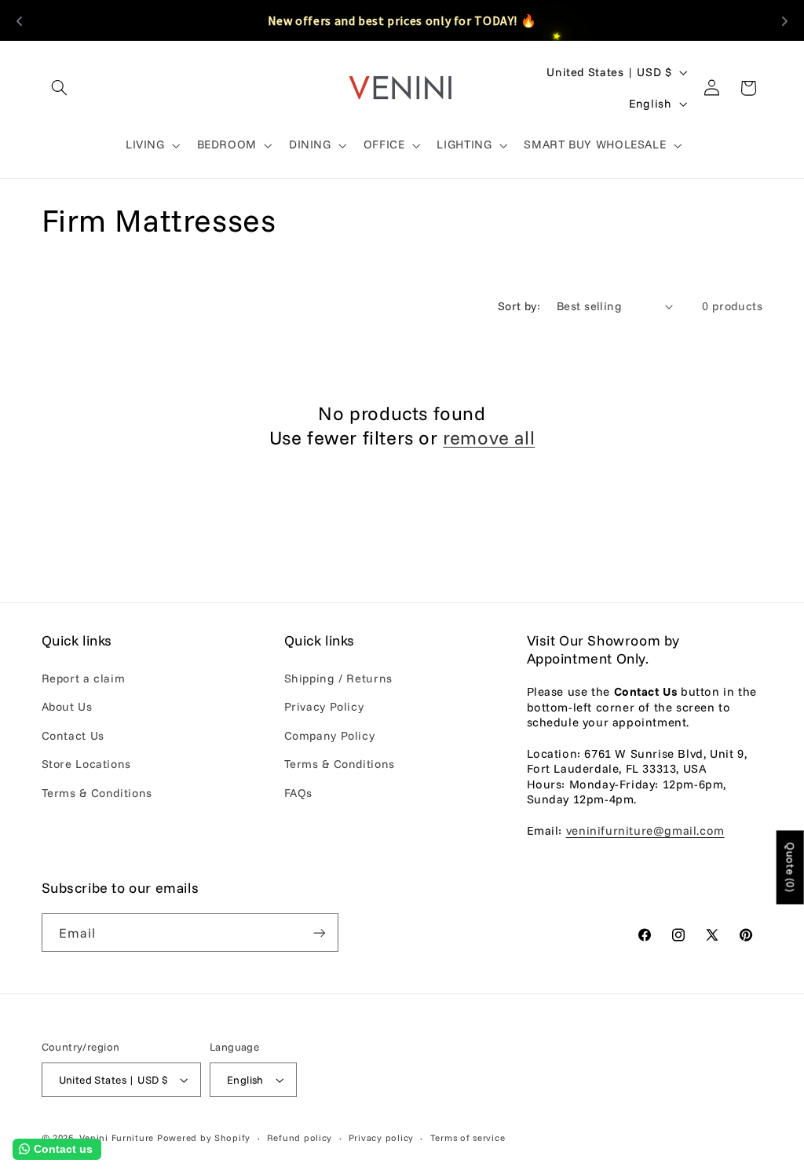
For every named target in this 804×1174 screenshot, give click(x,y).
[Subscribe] (319, 932)
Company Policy (329, 735)
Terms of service (468, 1137)
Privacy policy (381, 1137)
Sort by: (519, 305)
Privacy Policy (324, 706)
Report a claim (84, 678)
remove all (489, 437)
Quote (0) (791, 867)
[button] (60, 88)
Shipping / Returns (338, 678)
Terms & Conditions (97, 792)
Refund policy (300, 1137)
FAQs (298, 792)
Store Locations (86, 763)
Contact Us (73, 735)
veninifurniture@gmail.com (645, 830)
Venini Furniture (118, 1137)
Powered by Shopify (203, 1137)
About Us (67, 706)
